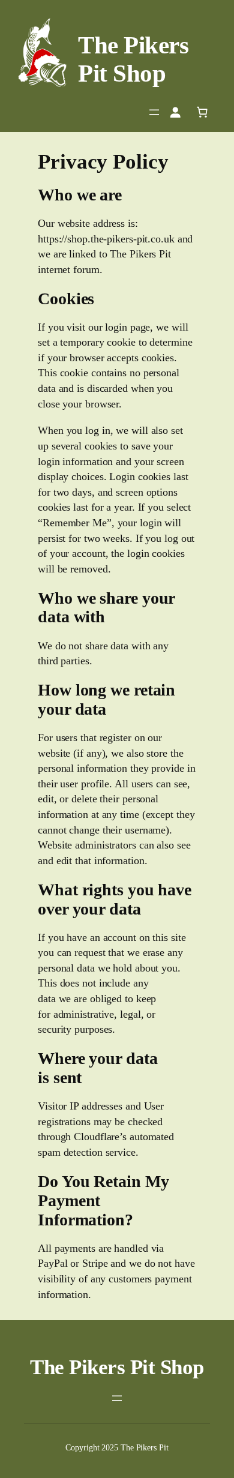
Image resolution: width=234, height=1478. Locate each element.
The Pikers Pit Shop (133, 58)
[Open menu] (154, 112)
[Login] (175, 112)
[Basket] (202, 112)
